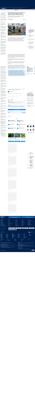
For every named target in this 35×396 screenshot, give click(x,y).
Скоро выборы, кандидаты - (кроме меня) (21, 121)
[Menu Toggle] (1, 8)
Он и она (22, 208)
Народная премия (29, 213)
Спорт (28, 208)
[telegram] (9, 218)
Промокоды (30, 152)
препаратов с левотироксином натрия (19, 68)
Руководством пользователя (20, 233)
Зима (16, 208)
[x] (14, 218)
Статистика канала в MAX (3, 214)
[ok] (11, 218)
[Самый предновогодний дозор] (18, 125)
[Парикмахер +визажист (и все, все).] (9, 129)
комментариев (11, 19)
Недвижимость (17, 213)
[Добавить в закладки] (23, 19)
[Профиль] (34, 8)
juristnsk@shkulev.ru (13, 235)
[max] (13, 218)
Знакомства (30, 124)
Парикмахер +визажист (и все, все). (13, 128)
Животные (9, 213)
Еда (8, 212)
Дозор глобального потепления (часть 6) (12, 120)
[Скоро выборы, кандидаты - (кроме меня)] (18, 121)
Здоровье (9, 214)
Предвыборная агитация (3, 213)
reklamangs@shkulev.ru (19, 231)
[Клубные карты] (9, 125)
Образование (17, 214)
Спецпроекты (29, 212)
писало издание (16, 67)
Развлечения (23, 212)
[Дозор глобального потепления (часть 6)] (9, 121)
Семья (22, 214)
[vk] (10, 218)
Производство (13, 93)
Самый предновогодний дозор (22, 124)
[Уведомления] (32, 8)
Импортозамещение (17, 93)
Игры (16, 132)
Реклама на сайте (2, 208)
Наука (16, 212)
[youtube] (16, 218)
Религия (22, 213)
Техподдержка (2, 212)
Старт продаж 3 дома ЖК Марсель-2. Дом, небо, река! (3, 69)
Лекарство (20, 93)
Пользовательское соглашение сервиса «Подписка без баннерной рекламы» (24, 237)
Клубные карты (12, 124)
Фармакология (9, 93)
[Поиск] (31, 8)
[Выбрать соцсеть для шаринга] (25, 19)
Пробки (18, 8)
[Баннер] (17, 10)
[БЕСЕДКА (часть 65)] (18, 129)
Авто (8, 208)
